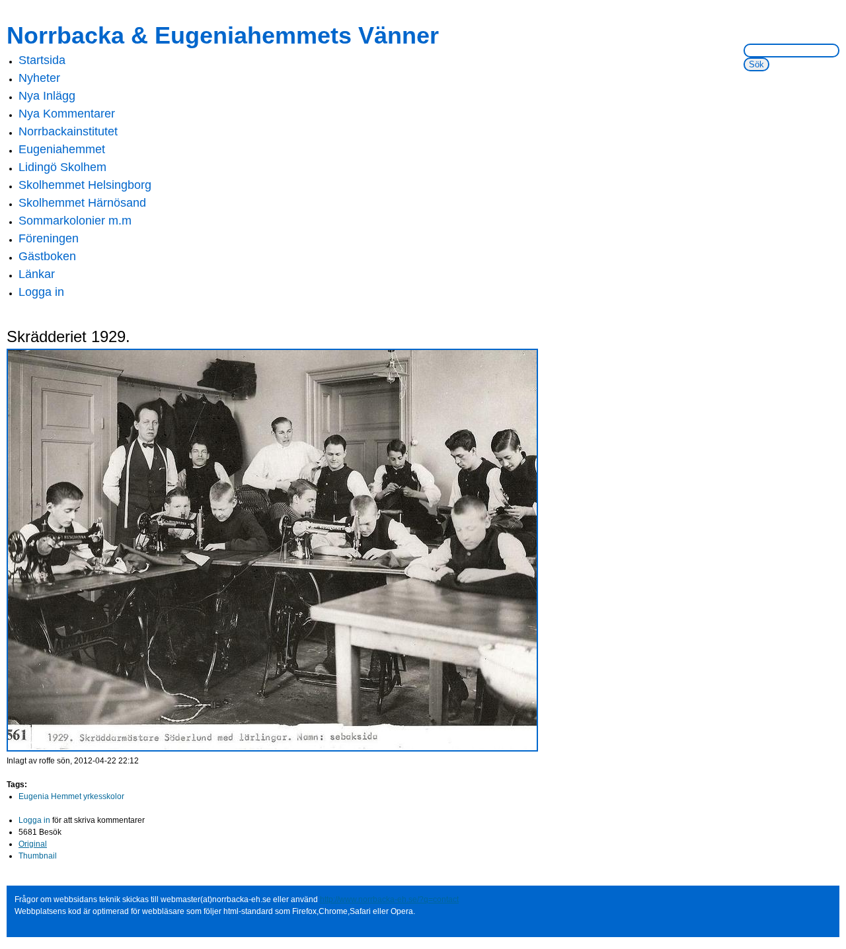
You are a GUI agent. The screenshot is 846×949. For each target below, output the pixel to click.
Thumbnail (38, 856)
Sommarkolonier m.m (75, 220)
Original (33, 844)
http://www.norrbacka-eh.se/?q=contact (389, 899)
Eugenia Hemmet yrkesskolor (71, 796)
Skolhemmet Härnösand (82, 202)
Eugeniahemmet (62, 149)
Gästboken (47, 256)
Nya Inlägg (47, 95)
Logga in (41, 292)
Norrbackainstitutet (68, 131)
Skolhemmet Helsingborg (85, 185)
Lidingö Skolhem (62, 167)
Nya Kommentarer (67, 113)
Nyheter (39, 78)
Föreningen (49, 238)
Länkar (37, 274)
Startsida (42, 60)
